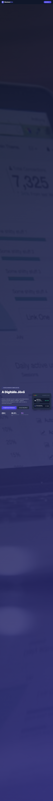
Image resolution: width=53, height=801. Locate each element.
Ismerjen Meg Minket (23, 407)
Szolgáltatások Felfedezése (9, 407)
